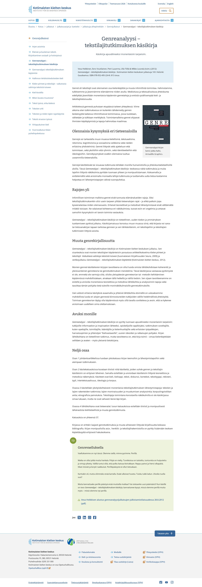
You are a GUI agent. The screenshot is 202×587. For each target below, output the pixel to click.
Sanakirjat (135, 20)
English (170, 3)
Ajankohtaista (162, 20)
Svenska (161, 3)
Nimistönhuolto (84, 20)
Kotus (32, 20)
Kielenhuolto (55, 20)
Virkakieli (112, 20)
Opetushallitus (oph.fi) (38, 568)
